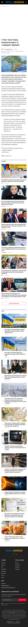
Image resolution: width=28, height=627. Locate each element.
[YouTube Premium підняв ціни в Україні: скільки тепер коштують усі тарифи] (14, 437)
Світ (12, 51)
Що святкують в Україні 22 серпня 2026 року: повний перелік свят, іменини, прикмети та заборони (14, 515)
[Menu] (2, 2)
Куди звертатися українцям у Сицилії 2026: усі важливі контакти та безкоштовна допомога (13, 272)
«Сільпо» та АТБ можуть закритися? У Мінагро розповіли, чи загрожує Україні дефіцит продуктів (15, 470)
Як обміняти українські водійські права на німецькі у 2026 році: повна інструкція (13, 180)
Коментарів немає (20, 51)
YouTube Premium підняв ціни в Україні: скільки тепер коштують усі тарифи (15, 447)
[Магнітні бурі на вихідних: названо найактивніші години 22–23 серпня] (14, 483)
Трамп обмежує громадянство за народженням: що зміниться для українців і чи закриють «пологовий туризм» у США (13, 295)
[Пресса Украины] (14, 2)
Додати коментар (14, 303)
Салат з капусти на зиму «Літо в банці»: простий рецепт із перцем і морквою (15, 538)
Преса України (11, 612)
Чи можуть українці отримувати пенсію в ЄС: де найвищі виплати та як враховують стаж (13, 249)
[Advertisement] (14, 23)
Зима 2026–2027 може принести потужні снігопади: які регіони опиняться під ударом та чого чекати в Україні (15, 401)
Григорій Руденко (8, 49)
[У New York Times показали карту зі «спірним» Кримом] (14, 64)
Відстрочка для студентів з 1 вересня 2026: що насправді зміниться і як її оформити (15, 377)
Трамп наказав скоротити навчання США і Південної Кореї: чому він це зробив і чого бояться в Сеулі (13, 226)
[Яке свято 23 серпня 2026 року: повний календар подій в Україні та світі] (14, 344)
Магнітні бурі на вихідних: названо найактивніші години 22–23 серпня (15, 492)
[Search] (26, 2)
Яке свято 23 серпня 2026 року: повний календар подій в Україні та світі (15, 354)
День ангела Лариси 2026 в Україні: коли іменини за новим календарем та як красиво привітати (15, 424)
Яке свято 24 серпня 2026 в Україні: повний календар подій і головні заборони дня (15, 331)
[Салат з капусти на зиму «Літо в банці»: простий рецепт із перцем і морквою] (14, 528)
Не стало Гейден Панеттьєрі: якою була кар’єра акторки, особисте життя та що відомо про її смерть (12, 203)
